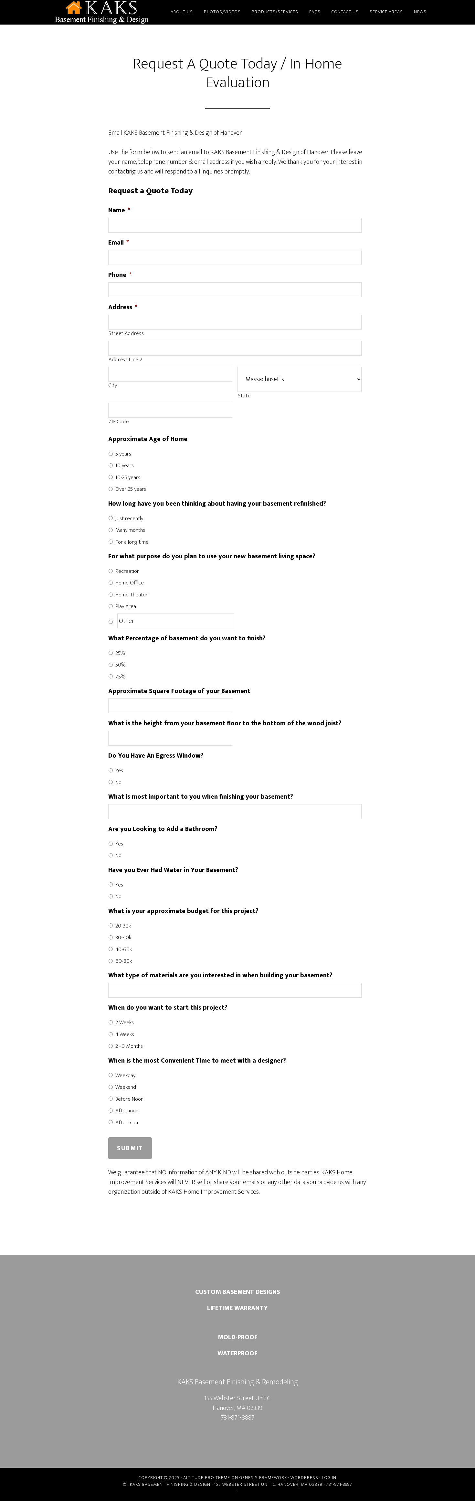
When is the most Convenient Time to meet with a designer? (197, 1060)
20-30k (123, 926)
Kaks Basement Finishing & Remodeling (102, 12)
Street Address (126, 334)
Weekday (125, 1075)
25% (120, 653)
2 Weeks (124, 1022)
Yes (119, 770)
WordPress (304, 1477)
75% (120, 677)
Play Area (125, 606)
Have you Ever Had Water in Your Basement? (173, 870)
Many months (130, 530)
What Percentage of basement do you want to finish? (187, 638)
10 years (124, 465)
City (113, 386)
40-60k (123, 949)
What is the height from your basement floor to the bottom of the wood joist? (225, 723)
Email (118, 242)
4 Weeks (124, 1034)
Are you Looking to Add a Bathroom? (162, 829)
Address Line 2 (125, 360)
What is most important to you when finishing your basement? (200, 796)
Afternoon (126, 1111)
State (244, 396)
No (118, 782)
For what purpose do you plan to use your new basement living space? (211, 556)
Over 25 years (130, 489)
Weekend (125, 1087)
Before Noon (129, 1099)
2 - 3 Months (129, 1046)
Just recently (129, 518)
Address (122, 307)
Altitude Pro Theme (206, 1477)
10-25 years (127, 477)
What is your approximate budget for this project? (183, 911)
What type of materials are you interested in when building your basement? (220, 975)
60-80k (123, 961)
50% (120, 665)
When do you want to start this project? (167, 1007)
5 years (123, 454)
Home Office (129, 583)
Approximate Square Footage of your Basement (179, 691)
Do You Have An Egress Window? (156, 755)
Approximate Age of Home (147, 439)
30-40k (123, 937)
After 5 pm (127, 1122)
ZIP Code (119, 422)
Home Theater (131, 595)
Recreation (127, 571)
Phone (120, 275)
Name (119, 210)
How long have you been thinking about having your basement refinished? (217, 503)
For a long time (132, 542)
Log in (329, 1477)
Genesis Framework (263, 1477)
